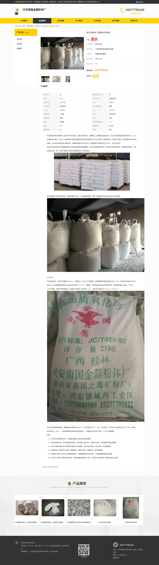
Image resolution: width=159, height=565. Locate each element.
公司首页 (23, 21)
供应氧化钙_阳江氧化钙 (131, 522)
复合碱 (19, 44)
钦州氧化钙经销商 (53, 522)
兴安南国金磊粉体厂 (55, 546)
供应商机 (42, 21)
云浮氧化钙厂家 (105, 522)
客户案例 (115, 21)
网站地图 (55, 551)
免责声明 (40, 551)
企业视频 (60, 21)
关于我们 (78, 21)
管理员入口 (47, 551)
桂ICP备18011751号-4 (42, 546)
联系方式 (134, 21)
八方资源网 (33, 551)
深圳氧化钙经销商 (79, 522)
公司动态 (97, 21)
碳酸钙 (19, 48)
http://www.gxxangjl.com (50, 467)
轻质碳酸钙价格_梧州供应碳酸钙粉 (27, 522)
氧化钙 (37, 26)
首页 (23, 26)
